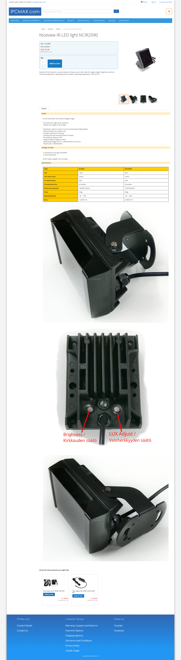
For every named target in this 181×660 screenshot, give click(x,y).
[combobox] (78, 11)
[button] (133, 99)
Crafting (111, 21)
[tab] (44, 108)
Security (70, 21)
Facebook (119, 630)
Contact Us (22, 630)
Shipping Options (74, 635)
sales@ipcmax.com (39, 2)
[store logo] (25, 11)
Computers (14, 21)
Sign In (153, 2)
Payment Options (74, 630)
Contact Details (24, 625)
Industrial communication (53, 21)
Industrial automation (31, 21)
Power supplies (98, 21)
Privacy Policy (72, 645)
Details (43, 109)
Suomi (145, 2)
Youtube (118, 625)
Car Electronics (83, 21)
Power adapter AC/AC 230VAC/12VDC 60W (53, 591)
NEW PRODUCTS (124, 21)
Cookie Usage (72, 650)
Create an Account (165, 2)
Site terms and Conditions (78, 640)
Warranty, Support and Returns (81, 625)
